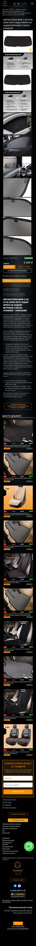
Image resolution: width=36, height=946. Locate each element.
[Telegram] (15, 886)
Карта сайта (6, 833)
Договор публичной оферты (11, 826)
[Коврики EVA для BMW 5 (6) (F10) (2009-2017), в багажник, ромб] (18, 464)
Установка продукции (18, 814)
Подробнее (30, 448)
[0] (14, 4)
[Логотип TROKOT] (5, 4)
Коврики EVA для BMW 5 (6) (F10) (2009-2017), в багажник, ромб (18, 479)
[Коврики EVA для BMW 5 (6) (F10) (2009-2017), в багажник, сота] (18, 667)
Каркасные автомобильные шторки (13, 11)
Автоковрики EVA (7, 846)
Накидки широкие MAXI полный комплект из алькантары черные (17, 717)
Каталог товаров (21, 9)
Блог (3, 830)
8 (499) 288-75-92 (18, 890)
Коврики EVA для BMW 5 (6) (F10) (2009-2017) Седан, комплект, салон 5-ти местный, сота (17, 446)
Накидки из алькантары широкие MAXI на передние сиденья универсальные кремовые (18, 514)
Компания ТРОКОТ (8, 9)
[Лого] (18, 866)
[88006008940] (23, 4)
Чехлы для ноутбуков (8, 853)
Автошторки (6, 838)
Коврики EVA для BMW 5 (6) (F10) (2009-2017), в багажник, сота (18, 682)
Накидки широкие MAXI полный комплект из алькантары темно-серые (17, 582)
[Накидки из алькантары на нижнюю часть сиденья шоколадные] (18, 736)
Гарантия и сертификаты (9, 828)
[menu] (32, 3)
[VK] (16, 874)
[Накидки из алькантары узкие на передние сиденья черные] (18, 633)
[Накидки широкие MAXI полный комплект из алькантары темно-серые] (18, 565)
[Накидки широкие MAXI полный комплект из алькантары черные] (18, 701)
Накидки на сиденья (8, 840)
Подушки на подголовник (10, 851)
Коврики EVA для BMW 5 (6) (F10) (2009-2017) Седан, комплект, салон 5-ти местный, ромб (17, 614)
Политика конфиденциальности (12, 824)
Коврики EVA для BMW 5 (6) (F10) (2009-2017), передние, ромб (17, 546)
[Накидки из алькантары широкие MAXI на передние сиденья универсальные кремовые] (18, 498)
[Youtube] (19, 874)
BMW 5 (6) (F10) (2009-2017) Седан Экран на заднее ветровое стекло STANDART (16, 14)
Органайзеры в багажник (7, 843)
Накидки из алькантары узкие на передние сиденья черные (17, 649)
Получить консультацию (18, 271)
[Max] (19, 886)
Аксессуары (6, 849)
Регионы (18, 923)
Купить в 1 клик (24, 267)
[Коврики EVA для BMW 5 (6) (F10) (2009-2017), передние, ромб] (18, 532)
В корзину (9, 267)
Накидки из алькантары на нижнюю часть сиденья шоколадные (17, 752)
